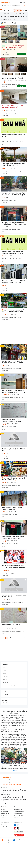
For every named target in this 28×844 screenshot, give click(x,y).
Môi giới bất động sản (5, 826)
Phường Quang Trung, (8, 141)
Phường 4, (5, 288)
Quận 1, (13, 543)
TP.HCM (20, 52)
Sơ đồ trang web (4, 817)
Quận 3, (10, 200)
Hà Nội (21, 141)
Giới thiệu (3, 809)
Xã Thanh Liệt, (6, 258)
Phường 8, (5, 84)
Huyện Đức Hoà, (15, 602)
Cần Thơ (5, 679)
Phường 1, (5, 514)
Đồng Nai (5, 682)
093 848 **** (22, 54)
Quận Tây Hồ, (15, 171)
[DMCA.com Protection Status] (18, 832)
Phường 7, (5, 485)
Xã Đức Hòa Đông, (7, 602)
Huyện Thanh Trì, (13, 258)
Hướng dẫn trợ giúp (18, 817)
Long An (21, 602)
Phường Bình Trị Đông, (8, 397)
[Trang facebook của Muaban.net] (15, 825)
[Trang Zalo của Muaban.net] (18, 825)
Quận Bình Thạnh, (12, 229)
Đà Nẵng (20, 573)
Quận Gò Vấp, (11, 514)
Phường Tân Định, (7, 543)
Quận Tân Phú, (15, 52)
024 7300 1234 (17, 784)
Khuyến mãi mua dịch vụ (19, 811)
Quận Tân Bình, (12, 113)
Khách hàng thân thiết (18, 815)
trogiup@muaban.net (9, 803)
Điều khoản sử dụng (5, 815)
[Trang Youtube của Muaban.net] (15, 828)
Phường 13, (6, 317)
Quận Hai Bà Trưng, (17, 368)
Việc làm (2, 831)
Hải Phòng (5, 676)
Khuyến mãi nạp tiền (18, 813)
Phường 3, (5, 229)
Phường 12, (6, 113)
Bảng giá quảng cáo (18, 809)
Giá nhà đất (3, 829)
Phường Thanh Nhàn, (8, 368)
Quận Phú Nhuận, (12, 84)
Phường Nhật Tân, (7, 171)
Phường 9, (5, 456)
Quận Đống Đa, (16, 141)
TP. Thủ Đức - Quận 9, (20, 631)
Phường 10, (6, 426)
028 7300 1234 (7, 784)
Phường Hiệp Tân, (7, 52)
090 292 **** (22, 86)
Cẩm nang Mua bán (5, 824)
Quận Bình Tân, (17, 397)
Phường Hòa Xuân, (7, 573)
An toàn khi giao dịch (5, 813)
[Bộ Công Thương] (19, 836)
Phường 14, (6, 200)
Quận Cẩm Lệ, (15, 573)
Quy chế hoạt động (4, 811)
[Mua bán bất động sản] (5, 2)
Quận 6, (10, 426)
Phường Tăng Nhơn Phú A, (9, 631)
